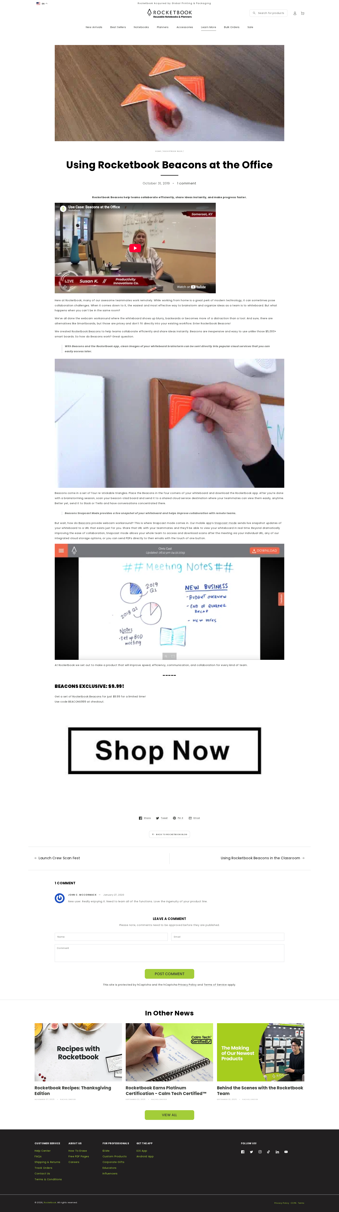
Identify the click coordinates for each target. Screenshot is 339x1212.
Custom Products (115, 1156)
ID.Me (106, 1151)
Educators (110, 1168)
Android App (145, 1156)
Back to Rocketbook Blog (171, 834)
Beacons (85, 523)
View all (169, 1115)
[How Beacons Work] (169, 423)
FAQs (38, 1156)
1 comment (186, 183)
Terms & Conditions (48, 1179)
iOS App (141, 1151)
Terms (301, 1203)
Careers (74, 1162)
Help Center (43, 1151)
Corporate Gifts (113, 1162)
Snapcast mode (226, 523)
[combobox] (271, 13)
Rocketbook (50, 1202)
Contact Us (42, 1173)
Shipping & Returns (47, 1162)
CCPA (293, 1203)
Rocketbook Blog (172, 151)
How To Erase (78, 1151)
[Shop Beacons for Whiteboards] (169, 748)
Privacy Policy (187, 984)
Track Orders (43, 1168)
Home (158, 151)
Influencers (110, 1173)
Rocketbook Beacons (86, 331)
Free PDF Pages (79, 1156)
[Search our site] (254, 13)
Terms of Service (215, 984)
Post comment (170, 973)
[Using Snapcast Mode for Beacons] (169, 602)
